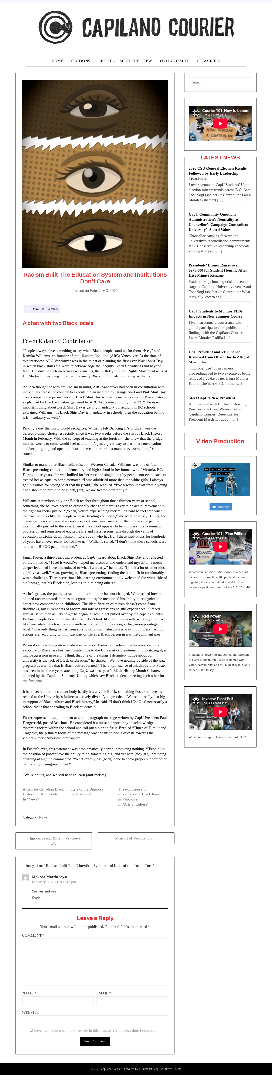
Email (103, 993)
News (43, 817)
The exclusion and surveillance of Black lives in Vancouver (138, 794)
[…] (220, 200)
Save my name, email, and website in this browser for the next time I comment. (95, 1030)
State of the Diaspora (87, 789)
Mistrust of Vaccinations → (136, 838)
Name (29, 993)
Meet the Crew (136, 61)
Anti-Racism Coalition (91, 356)
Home (57, 61)
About (105, 61)
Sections (80, 61)
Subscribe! (208, 61)
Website (30, 1012)
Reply (36, 897)
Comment (33, 935)
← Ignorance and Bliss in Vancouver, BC (54, 840)
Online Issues (175, 61)
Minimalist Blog (149, 1069)
